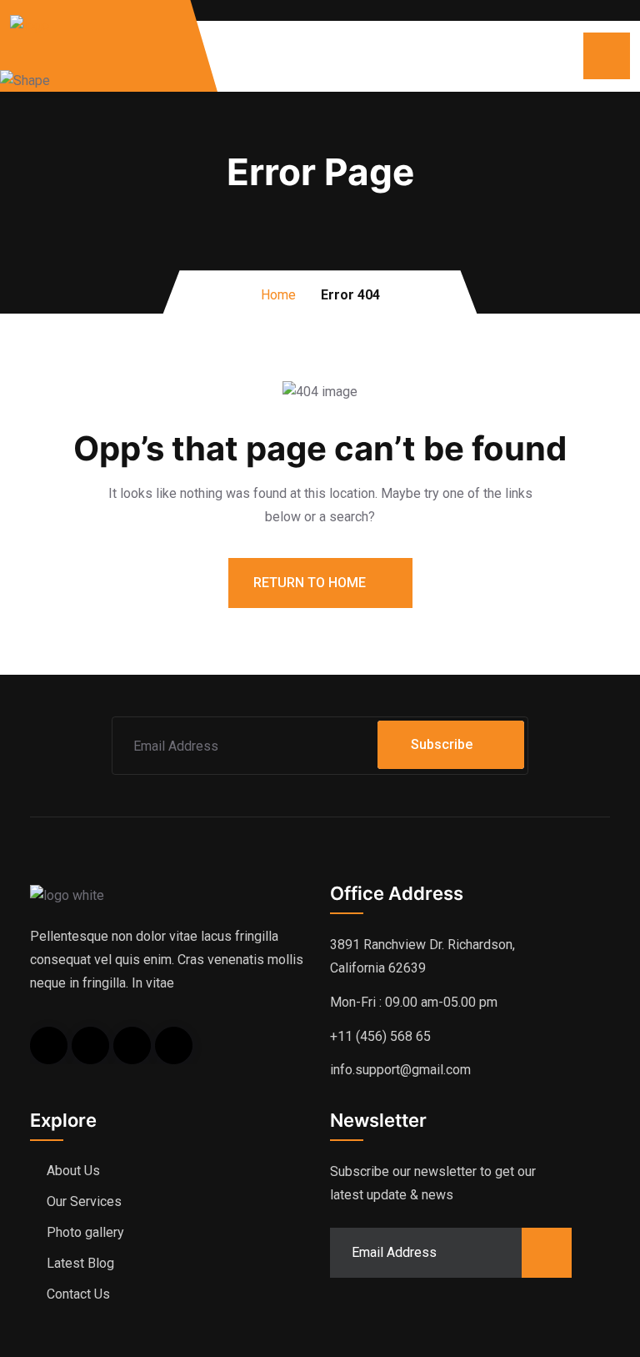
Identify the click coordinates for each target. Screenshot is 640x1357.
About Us (73, 1171)
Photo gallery (85, 1232)
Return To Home (311, 583)
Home (278, 295)
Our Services (84, 1201)
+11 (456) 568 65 (380, 1036)
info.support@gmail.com (400, 1070)
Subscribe (441, 744)
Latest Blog (80, 1263)
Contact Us (78, 1294)
